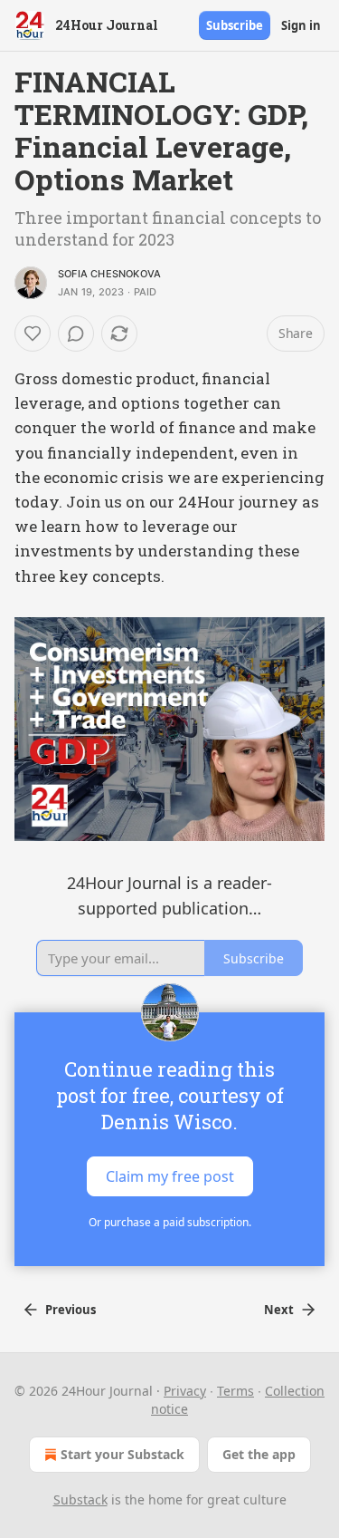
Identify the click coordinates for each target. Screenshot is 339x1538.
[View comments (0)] (76, 333)
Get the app (259, 1454)
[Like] (32, 333)
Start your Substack (122, 1454)
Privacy (185, 1390)
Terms (235, 1390)
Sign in (301, 25)
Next (279, 1309)
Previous (70, 1309)
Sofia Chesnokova (109, 273)
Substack (80, 1499)
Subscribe (234, 25)
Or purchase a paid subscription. (170, 1222)
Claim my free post (170, 1176)
